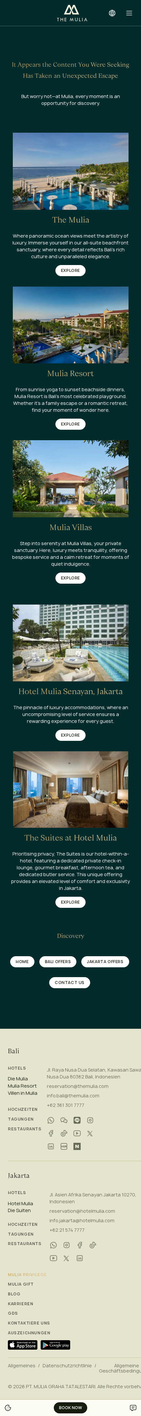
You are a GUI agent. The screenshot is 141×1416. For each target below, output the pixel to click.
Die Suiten (19, 1210)
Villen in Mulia (22, 1093)
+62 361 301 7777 (65, 1105)
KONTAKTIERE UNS (29, 1323)
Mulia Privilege (27, 1275)
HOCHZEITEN (23, 1109)
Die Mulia (18, 1078)
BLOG (14, 1294)
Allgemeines (21, 1365)
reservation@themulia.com (78, 1086)
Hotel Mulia (20, 1203)
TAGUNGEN (21, 1119)
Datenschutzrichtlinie (67, 1365)
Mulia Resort (22, 1086)
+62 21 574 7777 (67, 1230)
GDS (13, 1313)
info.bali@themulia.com (73, 1095)
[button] (129, 13)
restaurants (25, 1129)
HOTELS (17, 1068)
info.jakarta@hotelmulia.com (82, 1220)
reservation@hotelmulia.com (82, 1211)
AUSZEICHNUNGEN (29, 1333)
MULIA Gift (21, 1284)
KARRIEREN (20, 1304)
